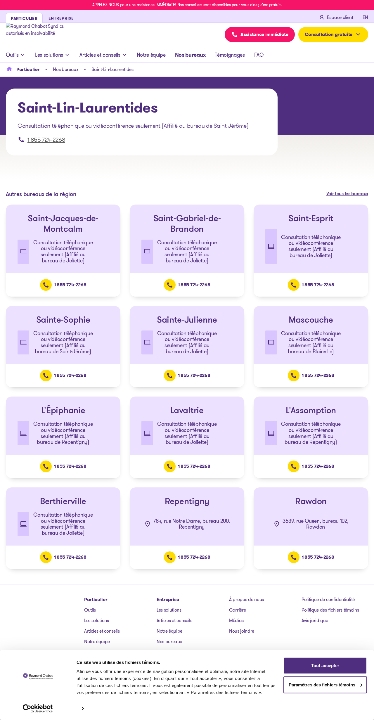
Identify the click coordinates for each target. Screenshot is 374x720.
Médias (236, 620)
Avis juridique (315, 620)
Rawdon (311, 501)
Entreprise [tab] (61, 18)
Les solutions (49, 55)
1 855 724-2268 (46, 140)
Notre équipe (151, 55)
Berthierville (63, 501)
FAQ (259, 55)
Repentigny (187, 501)
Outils (12, 55)
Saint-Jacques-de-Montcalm (63, 224)
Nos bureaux (190, 55)
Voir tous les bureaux (347, 194)
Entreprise (168, 599)
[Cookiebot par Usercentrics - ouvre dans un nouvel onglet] (37, 708)
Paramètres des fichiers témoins (322, 684)
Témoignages (230, 55)
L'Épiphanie (63, 411)
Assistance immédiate (264, 34)
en (365, 17)
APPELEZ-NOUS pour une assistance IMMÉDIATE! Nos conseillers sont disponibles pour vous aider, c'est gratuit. (187, 5)
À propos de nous (246, 599)
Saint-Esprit (310, 219)
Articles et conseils (99, 55)
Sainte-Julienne (187, 320)
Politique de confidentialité (328, 599)
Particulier (95, 599)
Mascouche (311, 320)
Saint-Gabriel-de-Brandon (187, 224)
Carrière (237, 610)
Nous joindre (241, 631)
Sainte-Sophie (63, 320)
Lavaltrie (186, 411)
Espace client (340, 17)
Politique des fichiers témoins (330, 610)
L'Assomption (311, 411)
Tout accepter (325, 665)
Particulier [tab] (24, 18)
